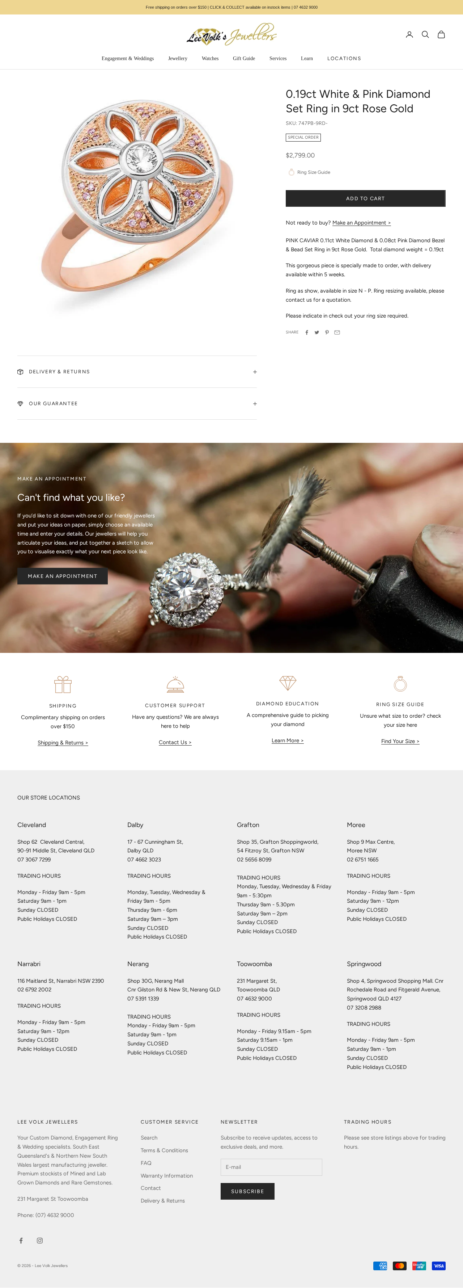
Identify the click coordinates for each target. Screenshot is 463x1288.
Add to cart (365, 199)
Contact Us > (175, 742)
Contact (151, 1188)
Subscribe (247, 1191)
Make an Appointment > (361, 222)
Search (149, 1137)
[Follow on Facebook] (21, 1240)
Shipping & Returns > (63, 742)
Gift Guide (244, 58)
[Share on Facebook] (307, 332)
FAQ (146, 1163)
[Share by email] (337, 332)
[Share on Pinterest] (327, 332)
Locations (344, 58)
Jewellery (177, 58)
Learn (307, 58)
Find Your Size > (400, 741)
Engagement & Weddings (128, 58)
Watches (210, 58)
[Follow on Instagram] (39, 1240)
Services (277, 58)
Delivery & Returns (163, 1200)
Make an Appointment (62, 576)
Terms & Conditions (164, 1150)
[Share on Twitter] (317, 332)
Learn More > (288, 740)
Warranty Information (167, 1175)
